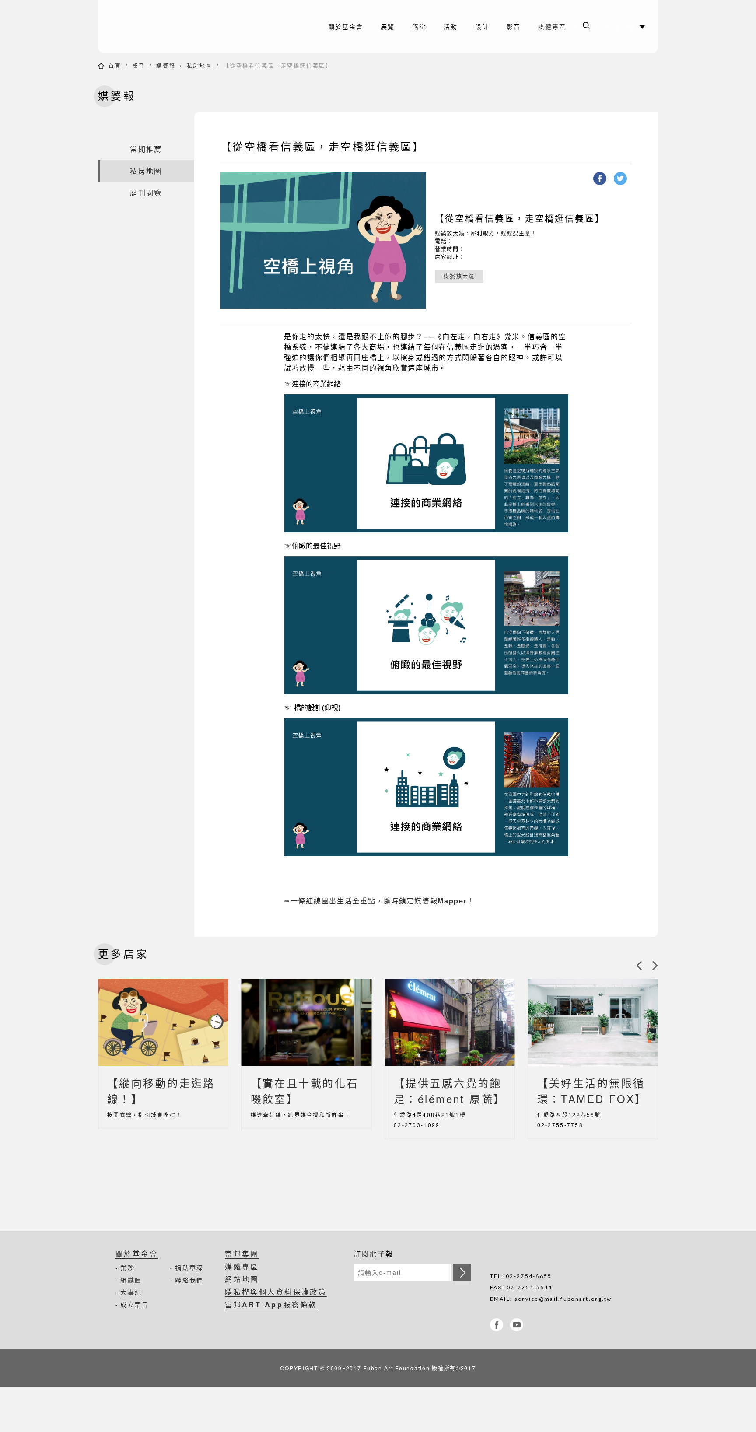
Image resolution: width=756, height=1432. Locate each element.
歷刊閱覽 (146, 193)
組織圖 (131, 1279)
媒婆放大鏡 (459, 276)
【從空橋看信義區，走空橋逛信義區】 (278, 65)
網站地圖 (242, 1279)
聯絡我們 (189, 1279)
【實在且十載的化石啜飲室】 (305, 1090)
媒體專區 (552, 26)
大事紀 (131, 1292)
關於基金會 (137, 1254)
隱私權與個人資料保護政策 (276, 1292)
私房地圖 (199, 65)
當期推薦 (146, 149)
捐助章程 (189, 1267)
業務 (127, 1267)
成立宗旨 (134, 1304)
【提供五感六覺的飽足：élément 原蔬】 (450, 1090)
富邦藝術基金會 (172, 26)
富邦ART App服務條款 (271, 1304)
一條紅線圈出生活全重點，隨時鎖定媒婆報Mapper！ (382, 901)
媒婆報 (165, 65)
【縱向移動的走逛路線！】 (161, 1090)
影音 (139, 65)
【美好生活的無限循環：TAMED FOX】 (592, 1090)
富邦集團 (242, 1254)
